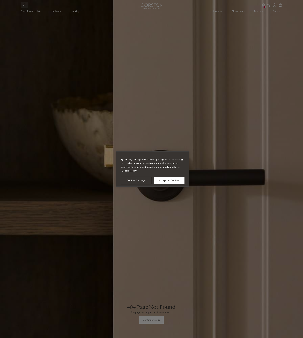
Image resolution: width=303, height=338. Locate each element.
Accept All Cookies (169, 180)
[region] (152, 169)
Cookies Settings (136, 180)
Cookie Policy (129, 170)
